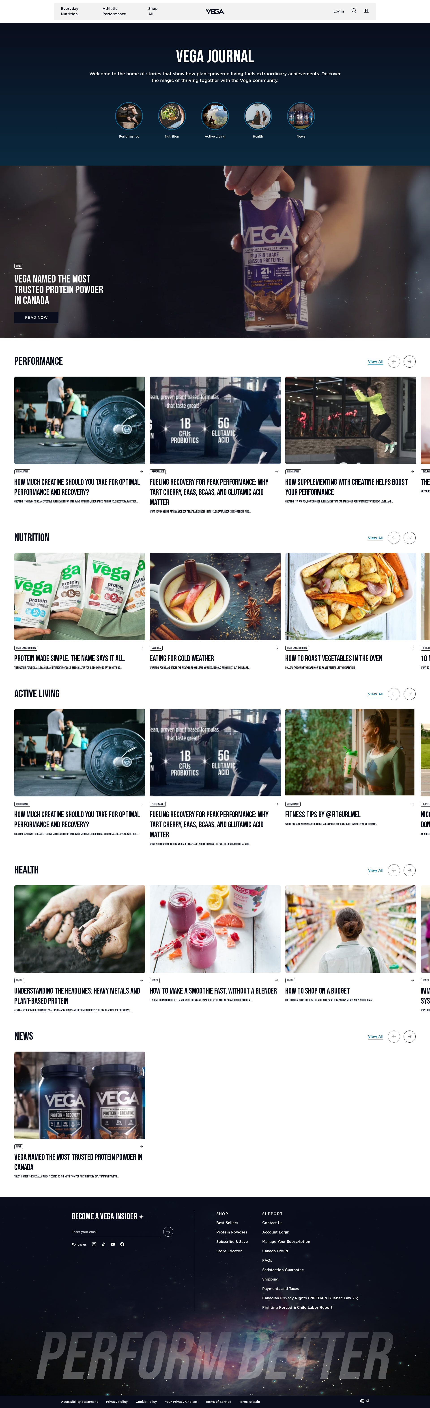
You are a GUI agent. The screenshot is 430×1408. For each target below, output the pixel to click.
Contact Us (272, 1223)
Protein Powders (231, 1232)
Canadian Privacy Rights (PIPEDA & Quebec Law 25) (310, 1298)
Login (338, 11)
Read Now (36, 317)
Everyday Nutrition (69, 11)
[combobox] (364, 1401)
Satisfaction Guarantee (283, 1270)
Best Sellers (227, 1223)
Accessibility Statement (79, 1401)
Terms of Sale (249, 1401)
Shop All (153, 11)
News (18, 266)
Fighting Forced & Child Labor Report (297, 1307)
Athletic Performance (114, 11)
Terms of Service (218, 1401)
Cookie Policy (146, 1401)
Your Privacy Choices (181, 1401)
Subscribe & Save (232, 1242)
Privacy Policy (117, 1401)
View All (375, 362)
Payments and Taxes (280, 1289)
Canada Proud (275, 1251)
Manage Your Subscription (286, 1242)
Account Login (275, 1232)
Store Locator (229, 1251)
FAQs (267, 1260)
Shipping (270, 1279)
